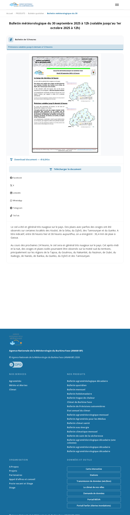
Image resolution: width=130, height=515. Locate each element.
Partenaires (15, 475)
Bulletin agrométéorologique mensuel (88, 415)
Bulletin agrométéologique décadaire (87, 381)
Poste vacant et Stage (21, 483)
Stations (94, 475)
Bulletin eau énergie (78, 427)
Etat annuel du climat (78, 410)
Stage (12, 487)
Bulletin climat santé (78, 423)
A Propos (14, 466)
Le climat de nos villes (93, 487)
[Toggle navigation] (116, 4)
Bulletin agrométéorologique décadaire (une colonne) (91, 441)
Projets (13, 471)
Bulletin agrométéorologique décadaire (88, 447)
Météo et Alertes (18, 385)
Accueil (9, 13)
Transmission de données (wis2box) (94, 481)
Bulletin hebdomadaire (79, 394)
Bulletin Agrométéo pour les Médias (86, 419)
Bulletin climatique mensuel (82, 431)
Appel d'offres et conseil (22, 479)
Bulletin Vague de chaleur (81, 398)
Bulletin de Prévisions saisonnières (86, 406)
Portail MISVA (94, 499)
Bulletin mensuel (76, 389)
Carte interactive (94, 469)
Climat (12, 389)
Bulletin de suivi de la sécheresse (85, 436)
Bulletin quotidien (36, 13)
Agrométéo (15, 381)
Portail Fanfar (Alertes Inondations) (94, 505)
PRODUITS (20, 13)
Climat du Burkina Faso (79, 402)
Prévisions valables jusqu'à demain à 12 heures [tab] (30, 47)
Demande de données (93, 493)
